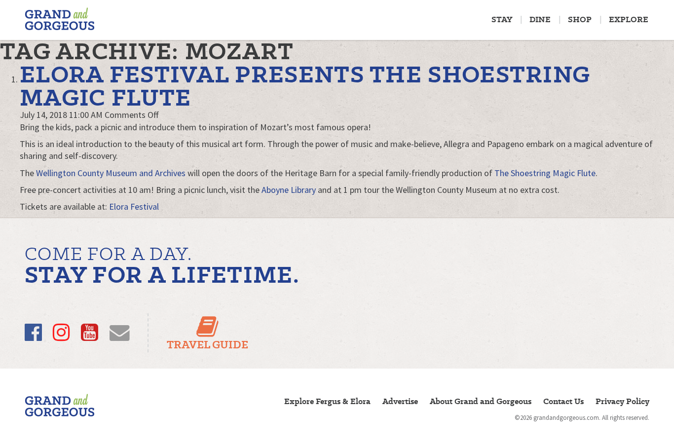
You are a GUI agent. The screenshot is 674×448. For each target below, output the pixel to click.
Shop (580, 19)
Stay (501, 19)
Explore (628, 19)
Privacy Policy (622, 401)
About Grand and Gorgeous (480, 401)
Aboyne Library (289, 189)
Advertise (400, 401)
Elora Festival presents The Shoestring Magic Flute (305, 86)
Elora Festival (134, 206)
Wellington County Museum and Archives (111, 173)
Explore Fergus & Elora (327, 401)
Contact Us (563, 401)
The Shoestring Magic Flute (545, 173)
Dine (540, 19)
